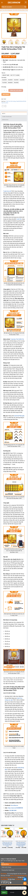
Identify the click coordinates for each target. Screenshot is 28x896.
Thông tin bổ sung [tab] (7, 116)
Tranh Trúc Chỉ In (4, 102)
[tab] (14, 864)
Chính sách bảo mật (5, 889)
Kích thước (4, 77)
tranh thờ (19, 219)
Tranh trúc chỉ (7, 191)
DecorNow (14, 2)
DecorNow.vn (14, 805)
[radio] (6, 75)
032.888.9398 (4, 879)
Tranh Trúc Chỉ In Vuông (11, 101)
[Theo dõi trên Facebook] (2, 883)
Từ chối (12, 892)
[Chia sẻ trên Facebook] (3, 106)
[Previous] (4, 25)
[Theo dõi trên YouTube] (10, 883)
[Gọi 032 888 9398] (25, 883)
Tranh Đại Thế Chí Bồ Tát (17, 339)
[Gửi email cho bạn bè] (5, 106)
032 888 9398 (12, 810)
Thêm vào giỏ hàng (16, 90)
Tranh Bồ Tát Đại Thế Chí (21, 101)
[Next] (24, 25)
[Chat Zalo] (25, 879)
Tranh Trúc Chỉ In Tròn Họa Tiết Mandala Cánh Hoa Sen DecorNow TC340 (7, 844)
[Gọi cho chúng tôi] (8, 883)
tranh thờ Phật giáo (19, 415)
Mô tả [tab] (3, 113)
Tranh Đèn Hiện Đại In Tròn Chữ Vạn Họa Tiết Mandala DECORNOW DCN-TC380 (21, 844)
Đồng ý (4, 892)
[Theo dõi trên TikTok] (6, 883)
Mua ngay (6, 94)
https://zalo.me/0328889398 (15, 808)
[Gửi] (25, 6)
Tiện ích (3, 72)
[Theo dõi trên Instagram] (4, 883)
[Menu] (2, 2)
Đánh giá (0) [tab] (5, 119)
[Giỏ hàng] (25, 2)
